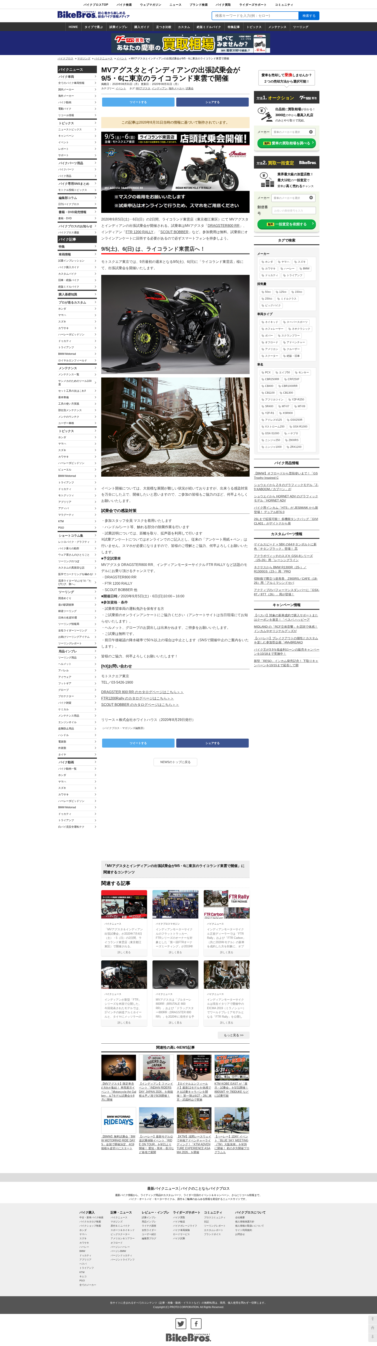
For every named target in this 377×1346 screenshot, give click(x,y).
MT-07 (285, 406)
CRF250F (293, 379)
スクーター (271, 355)
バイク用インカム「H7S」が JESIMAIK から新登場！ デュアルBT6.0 (286, 510)
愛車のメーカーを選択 (287, 132)
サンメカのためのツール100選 (75, 382)
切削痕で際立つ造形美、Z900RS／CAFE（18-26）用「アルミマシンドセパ (286, 581)
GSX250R (296, 419)
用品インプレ (68, 651)
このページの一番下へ (372, 1337)
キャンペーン (66, 135)
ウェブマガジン (150, 4)
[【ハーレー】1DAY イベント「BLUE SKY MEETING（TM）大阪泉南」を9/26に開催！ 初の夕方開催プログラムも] (231, 1120)
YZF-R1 (269, 413)
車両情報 (65, 254)
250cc (268, 298)
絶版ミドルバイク (209, 27)
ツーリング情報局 (68, 624)
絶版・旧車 (293, 355)
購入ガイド (142, 27)
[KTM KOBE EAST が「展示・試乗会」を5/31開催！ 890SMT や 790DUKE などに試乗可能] (231, 1067)
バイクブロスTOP (96, 4)
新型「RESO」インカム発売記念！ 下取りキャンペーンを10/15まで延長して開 (286, 663)
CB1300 (288, 392)
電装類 (62, 741)
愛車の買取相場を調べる (287, 143)
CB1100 (270, 392)
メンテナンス (277, 27)
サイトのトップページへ (372, 1328)
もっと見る (231, 1035)
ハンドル (63, 735)
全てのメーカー (87, 1285)
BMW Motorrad (67, 353)
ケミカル (63, 709)
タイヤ (62, 754)
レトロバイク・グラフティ (74, 541)
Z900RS (293, 440)
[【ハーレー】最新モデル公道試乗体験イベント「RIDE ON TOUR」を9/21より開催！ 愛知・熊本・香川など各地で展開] (156, 1120)
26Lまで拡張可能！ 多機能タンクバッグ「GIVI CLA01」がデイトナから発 (286, 521)
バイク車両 (66, 76)
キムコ (83, 1276)
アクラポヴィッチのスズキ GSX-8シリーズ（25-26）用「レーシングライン (283, 558)
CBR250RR (272, 379)
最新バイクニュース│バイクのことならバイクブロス (188, 1188)
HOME (73, 27)
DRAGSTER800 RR (224, 225)
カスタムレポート (213, 1230)
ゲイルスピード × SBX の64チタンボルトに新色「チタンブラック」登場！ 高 (285, 546)
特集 (62, 246)
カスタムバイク (67, 273)
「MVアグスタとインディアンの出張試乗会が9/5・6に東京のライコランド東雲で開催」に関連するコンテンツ (174, 869)
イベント (122, 58)
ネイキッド (271, 322)
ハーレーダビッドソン (71, 334)
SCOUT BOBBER (174, 232)
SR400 (269, 406)
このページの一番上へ (372, 1319)
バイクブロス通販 (68, 232)
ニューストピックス (70, 129)
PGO (61, 527)
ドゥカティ (64, 341)
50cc (268, 291)
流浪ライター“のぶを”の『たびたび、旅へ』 (74, 582)
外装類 (62, 748)
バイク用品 (64, 176)
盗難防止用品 (66, 728)
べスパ (83, 1263)
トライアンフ (66, 347)
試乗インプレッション (71, 260)
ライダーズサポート (253, 4)
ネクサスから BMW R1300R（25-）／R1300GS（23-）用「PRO (280, 569)
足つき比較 (163, 27)
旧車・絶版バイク (68, 280)
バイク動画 (64, 102)
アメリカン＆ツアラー (123, 1238)
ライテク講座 (149, 1225)
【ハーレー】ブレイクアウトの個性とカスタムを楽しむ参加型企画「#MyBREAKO (286, 640)
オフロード (271, 342)
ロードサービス (181, 1234)
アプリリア (64, 501)
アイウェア (64, 677)
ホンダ (62, 308)
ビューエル (64, 469)
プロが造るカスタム (72, 302)
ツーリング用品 (67, 657)
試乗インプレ (119, 27)
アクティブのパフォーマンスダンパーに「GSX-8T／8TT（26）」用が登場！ (286, 592)
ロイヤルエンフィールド (72, 360)
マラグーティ (66, 514)
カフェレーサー (274, 328)
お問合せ (240, 1234)
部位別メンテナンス (70, 410)
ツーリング (300, 27)
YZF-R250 (298, 399)
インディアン (159, 88)
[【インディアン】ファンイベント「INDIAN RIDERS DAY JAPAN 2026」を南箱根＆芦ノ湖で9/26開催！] (156, 1067)
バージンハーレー (120, 1247)
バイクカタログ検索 (90, 1221)
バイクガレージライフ (185, 1225)
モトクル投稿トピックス (72, 189)
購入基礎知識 (68, 294)
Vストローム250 (274, 426)
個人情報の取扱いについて (249, 1225)
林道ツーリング (67, 611)
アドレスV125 (273, 419)
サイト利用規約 (243, 1230)
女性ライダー (149, 1230)
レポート (63, 148)
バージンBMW (118, 1251)
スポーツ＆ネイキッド (123, 1230)
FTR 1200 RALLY (139, 232)
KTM (61, 521)
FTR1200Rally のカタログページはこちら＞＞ (137, 698)
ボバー (269, 335)
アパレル (63, 670)
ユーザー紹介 (149, 1234)
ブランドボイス (212, 1234)
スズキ (62, 321)
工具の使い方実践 (68, 403)
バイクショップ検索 (90, 1225)
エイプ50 (284, 372)
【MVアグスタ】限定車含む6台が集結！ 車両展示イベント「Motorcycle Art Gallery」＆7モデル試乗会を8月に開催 (118, 1091)
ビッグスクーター (120, 1234)
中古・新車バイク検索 (91, 1217)
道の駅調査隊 (66, 604)
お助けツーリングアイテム (74, 636)
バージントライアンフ (123, 1259)
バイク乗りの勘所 (68, 548)
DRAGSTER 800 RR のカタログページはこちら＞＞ (142, 692)
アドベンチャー (296, 342)
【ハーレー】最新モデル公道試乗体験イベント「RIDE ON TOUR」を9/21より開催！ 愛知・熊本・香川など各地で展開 (156, 1144)
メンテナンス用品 (68, 715)
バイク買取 (223, 4)
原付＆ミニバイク (120, 1225)
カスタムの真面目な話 (71, 567)
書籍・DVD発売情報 (72, 212)
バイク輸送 (179, 1221)
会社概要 (240, 1217)
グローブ (63, 689)
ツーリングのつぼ (68, 561)
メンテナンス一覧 (68, 374)
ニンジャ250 (272, 440)
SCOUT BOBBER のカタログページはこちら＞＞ (140, 705)
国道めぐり (64, 598)
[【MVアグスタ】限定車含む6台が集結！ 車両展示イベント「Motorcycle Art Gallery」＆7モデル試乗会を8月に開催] (118, 1067)
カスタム (184, 27)
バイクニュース (103, 58)
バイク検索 (124, 4)
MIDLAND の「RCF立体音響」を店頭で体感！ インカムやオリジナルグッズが (286, 629)
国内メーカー (66, 89)
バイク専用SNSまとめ (74, 183)
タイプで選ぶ (94, 27)
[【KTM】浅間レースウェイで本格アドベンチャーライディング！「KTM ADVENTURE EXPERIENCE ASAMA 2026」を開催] (194, 1120)
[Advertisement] (175, 815)
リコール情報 (66, 115)
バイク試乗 (179, 1238)
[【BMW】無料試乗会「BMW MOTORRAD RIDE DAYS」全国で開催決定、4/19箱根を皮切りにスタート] (118, 1120)
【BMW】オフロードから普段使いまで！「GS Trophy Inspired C (286, 475)
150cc (298, 291)
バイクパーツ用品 (71, 163)
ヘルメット (64, 663)
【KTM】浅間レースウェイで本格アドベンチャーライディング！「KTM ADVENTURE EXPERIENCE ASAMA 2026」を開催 (194, 1144)
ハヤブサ (293, 433)
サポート (63, 155)
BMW (306, 268)
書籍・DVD (65, 218)
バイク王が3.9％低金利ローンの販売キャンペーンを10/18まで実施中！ (286, 652)
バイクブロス (65, 58)
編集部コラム (68, 198)
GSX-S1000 (272, 433)
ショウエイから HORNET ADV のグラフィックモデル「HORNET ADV (286, 498)
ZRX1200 (296, 446)
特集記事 (234, 27)
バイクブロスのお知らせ (75, 226)
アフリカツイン (274, 399)
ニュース (176, 4)
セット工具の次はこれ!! (72, 390)
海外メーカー (66, 95)
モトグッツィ (66, 495)
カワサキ (63, 328)
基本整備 (63, 397)
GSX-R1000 (300, 426)
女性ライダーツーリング (72, 630)
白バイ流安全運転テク (71, 826)
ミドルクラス (288, 298)
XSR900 (288, 413)
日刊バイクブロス (68, 204)
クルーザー (293, 349)
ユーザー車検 (66, 423)
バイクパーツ (66, 169)
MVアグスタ (143, 88)
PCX (268, 372)
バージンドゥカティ (121, 1255)
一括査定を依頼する (287, 224)
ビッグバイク (273, 305)
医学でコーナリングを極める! (75, 574)
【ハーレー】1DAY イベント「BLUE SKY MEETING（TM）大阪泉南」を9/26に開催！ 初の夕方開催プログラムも (231, 1144)
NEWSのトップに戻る (175, 762)
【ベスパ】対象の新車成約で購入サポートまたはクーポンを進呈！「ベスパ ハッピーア (286, 617)
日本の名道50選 (67, 617)
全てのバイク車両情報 (71, 82)
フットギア (64, 683)
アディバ (63, 508)
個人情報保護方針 (244, 1221)
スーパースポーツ (297, 322)
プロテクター (66, 696)
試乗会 (190, 88)
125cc (282, 291)
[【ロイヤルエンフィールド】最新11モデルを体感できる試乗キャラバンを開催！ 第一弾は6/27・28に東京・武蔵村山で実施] (194, 1067)
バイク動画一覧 (67, 768)
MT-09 (301, 406)
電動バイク (64, 108)
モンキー (303, 372)
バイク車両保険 (181, 1230)
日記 (206, 1221)
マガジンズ (83, 58)
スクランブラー (290, 335)
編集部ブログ (149, 1238)
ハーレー (289, 268)
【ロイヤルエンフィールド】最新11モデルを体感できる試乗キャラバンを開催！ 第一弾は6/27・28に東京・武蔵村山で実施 (194, 1091)
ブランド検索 (199, 4)
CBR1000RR (290, 386)
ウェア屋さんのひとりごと (74, 554)
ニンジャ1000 (273, 446)
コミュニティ (284, 4)
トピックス (254, 27)
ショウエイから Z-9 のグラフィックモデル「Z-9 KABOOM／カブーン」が (286, 487)
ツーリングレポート (70, 643)
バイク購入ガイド (68, 267)
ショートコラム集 (71, 535)
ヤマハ (62, 315)
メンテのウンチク (68, 416)
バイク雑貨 (64, 702)
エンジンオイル (67, 722)
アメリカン (271, 349)
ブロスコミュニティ (215, 1217)
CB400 (269, 386)
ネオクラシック (301, 328)
